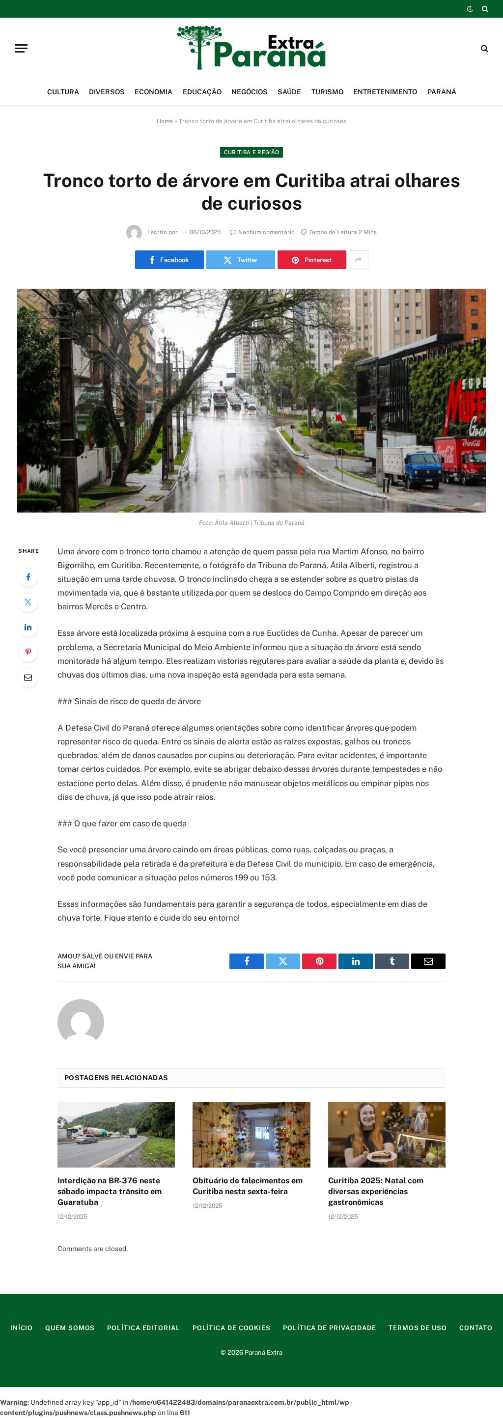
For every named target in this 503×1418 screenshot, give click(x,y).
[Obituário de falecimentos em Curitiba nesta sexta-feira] (251, 1135)
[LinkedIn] (28, 627)
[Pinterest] (28, 652)
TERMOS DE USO (418, 1328)
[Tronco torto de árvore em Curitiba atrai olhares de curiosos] (251, 401)
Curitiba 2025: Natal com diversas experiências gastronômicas (375, 1191)
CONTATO (476, 1328)
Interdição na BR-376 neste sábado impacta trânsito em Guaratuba (109, 1191)
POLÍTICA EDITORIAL (143, 1328)
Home (165, 121)
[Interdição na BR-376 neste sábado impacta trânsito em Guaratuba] (116, 1135)
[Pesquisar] (484, 9)
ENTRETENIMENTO (385, 92)
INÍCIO (21, 1328)
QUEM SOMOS (70, 1328)
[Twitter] (28, 602)
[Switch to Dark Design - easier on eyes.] (470, 8)
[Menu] (21, 48)
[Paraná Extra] (251, 48)
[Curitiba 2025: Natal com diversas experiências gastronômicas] (387, 1135)
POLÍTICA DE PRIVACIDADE (329, 1328)
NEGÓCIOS (249, 92)
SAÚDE (289, 92)
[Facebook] (28, 577)
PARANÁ (441, 92)
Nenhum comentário (266, 232)
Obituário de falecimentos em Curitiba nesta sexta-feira (248, 1186)
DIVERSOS (107, 92)
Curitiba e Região (251, 152)
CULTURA (63, 92)
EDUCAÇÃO (202, 92)
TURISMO (327, 92)
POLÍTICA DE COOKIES (232, 1328)
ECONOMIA (153, 92)
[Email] (28, 677)
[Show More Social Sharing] (358, 259)
